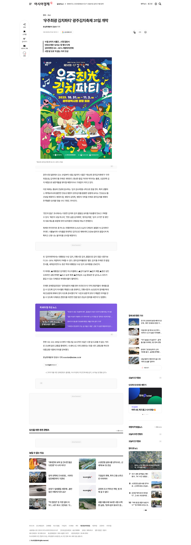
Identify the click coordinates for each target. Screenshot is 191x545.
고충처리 (101, 526)
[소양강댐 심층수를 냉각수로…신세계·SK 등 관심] (87, 469)
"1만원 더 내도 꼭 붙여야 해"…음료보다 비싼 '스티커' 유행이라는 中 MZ (89, 312)
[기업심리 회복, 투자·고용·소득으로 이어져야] (87, 482)
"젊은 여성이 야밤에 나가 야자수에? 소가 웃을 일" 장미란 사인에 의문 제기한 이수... (90, 317)
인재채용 (48, 526)
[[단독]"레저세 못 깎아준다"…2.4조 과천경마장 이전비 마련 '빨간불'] (156, 497)
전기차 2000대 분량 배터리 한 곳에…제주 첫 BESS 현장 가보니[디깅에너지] (151, 322)
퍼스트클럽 (56, 526)
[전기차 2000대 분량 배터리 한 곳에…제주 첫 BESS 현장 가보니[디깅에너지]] (134, 325)
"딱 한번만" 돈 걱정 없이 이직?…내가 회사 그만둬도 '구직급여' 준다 (60, 504)
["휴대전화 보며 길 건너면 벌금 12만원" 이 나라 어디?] (37, 469)
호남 (49, 15)
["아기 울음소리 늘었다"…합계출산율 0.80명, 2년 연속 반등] (134, 344)
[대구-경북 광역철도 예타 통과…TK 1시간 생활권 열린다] (156, 478)
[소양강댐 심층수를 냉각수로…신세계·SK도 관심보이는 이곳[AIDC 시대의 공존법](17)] (156, 488)
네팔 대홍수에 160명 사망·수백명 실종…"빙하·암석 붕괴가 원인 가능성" (110, 504)
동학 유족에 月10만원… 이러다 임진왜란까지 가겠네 (60, 477)
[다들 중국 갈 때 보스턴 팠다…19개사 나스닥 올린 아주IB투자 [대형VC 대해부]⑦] (134, 335)
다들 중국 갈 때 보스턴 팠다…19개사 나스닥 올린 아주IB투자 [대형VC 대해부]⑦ (151, 331)
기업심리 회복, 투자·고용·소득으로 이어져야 (110, 477)
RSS (77, 526)
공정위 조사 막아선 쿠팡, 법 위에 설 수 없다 (110, 490)
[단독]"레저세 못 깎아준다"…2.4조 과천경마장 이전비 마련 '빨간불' (140, 495)
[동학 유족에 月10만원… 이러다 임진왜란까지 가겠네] (37, 482)
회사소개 (31, 526)
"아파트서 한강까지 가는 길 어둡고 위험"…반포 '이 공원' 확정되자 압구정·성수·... (90, 326)
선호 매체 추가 (68, 32)
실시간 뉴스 (60, 4)
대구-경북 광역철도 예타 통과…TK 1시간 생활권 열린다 (140, 476)
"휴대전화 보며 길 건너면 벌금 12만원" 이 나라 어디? (60, 464)
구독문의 (64, 526)
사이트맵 (108, 526)
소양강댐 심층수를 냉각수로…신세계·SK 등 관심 (110, 464)
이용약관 (94, 526)
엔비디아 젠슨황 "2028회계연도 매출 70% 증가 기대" (84, 322)
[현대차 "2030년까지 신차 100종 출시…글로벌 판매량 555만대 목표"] (134, 354)
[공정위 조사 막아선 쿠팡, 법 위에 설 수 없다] (87, 495)
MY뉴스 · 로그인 (146, 4)
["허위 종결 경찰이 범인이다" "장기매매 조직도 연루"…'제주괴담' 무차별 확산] (156, 507)
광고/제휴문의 (40, 526)
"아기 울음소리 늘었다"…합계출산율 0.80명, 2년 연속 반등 (151, 341)
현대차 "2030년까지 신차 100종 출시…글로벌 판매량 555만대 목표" (150, 351)
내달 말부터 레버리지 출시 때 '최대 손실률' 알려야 (150, 360)
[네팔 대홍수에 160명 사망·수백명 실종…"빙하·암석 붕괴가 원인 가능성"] (87, 509)
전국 (44, 15)
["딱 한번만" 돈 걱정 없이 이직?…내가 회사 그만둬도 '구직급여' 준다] (37, 509)
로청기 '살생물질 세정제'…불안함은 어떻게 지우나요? (60, 490)
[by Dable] (119, 431)
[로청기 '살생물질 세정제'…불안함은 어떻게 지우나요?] (37, 495)
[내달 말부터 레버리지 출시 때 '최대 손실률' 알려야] (134, 363)
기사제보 (71, 526)
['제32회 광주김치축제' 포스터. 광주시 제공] (76, 108)
